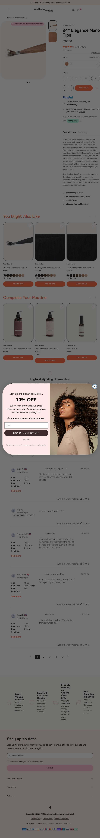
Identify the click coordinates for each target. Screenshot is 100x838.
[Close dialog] (94, 386)
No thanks (26, 439)
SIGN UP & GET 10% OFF (26, 433)
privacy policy (42, 445)
